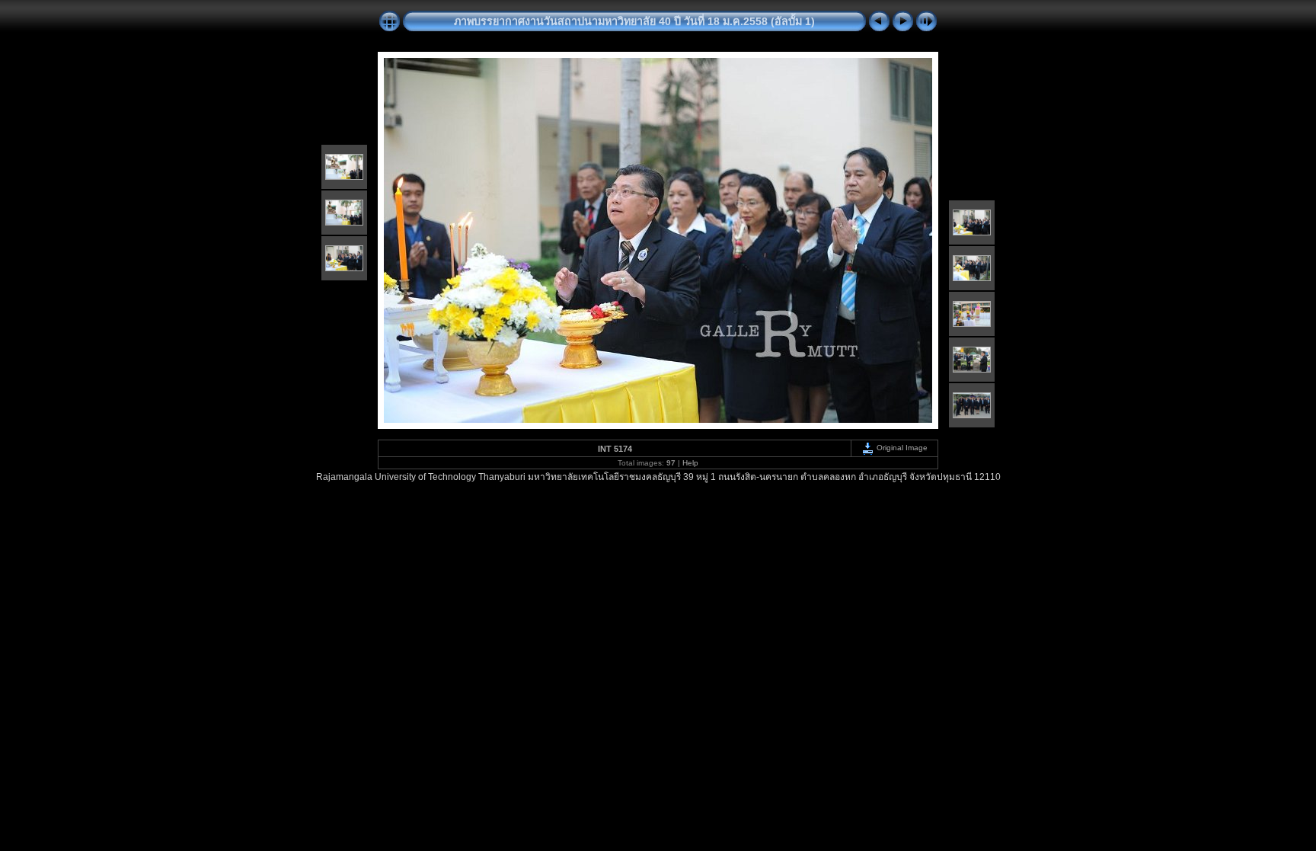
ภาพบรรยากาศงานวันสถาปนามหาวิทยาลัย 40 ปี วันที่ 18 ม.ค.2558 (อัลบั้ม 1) (634, 21)
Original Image (901, 447)
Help (690, 463)
